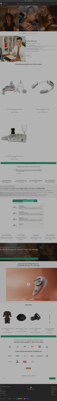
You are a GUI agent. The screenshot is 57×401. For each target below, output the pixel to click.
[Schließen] (35, 197)
